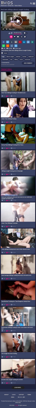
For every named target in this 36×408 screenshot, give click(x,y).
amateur (18, 56)
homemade (5, 59)
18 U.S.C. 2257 (21, 397)
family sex (31, 56)
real (11, 59)
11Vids (16, 405)
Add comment (28, 63)
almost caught (10, 56)
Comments (5, 62)
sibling (16, 59)
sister (21, 59)
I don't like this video (11, 33)
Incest (5, 53)
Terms (29, 394)
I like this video (9, 33)
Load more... (18, 387)
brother (24, 56)
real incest (27, 59)
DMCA (12, 397)
